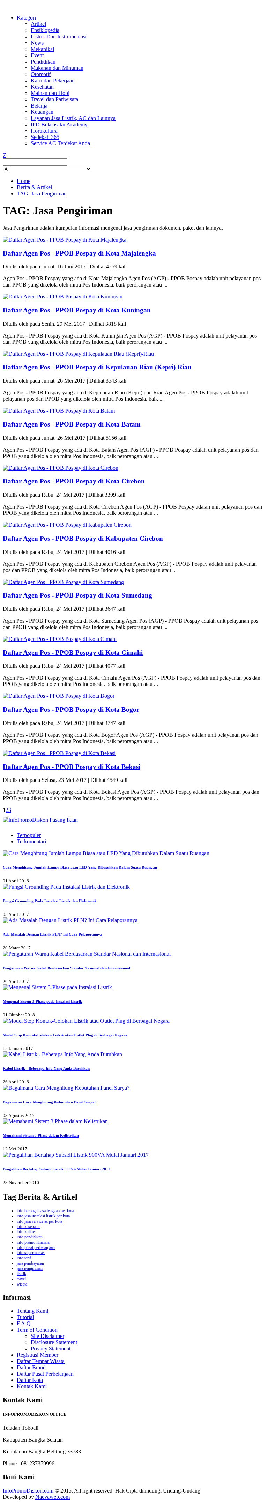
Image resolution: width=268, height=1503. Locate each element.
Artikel (38, 24)
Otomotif (41, 74)
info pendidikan (30, 1237)
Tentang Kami (32, 1311)
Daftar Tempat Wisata (41, 1361)
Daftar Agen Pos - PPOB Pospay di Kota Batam (72, 424)
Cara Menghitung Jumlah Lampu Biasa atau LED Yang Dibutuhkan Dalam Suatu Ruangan (80, 867)
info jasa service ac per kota (39, 1221)
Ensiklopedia (45, 30)
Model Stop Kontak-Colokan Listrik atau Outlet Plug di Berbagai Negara (65, 1035)
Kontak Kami (32, 1386)
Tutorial (25, 1317)
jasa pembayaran (30, 1263)
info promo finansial (33, 1242)
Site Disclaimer (47, 1336)
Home (23, 181)
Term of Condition (37, 1330)
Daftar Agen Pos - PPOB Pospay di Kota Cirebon (74, 481)
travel (21, 1278)
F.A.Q (24, 1323)
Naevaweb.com (52, 1497)
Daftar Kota (30, 1380)
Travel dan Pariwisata (54, 99)
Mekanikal (42, 49)
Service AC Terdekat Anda (60, 143)
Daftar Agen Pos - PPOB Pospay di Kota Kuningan (77, 310)
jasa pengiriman (30, 1268)
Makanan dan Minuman (57, 68)
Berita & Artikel (34, 187)
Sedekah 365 (45, 137)
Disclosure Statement (54, 1342)
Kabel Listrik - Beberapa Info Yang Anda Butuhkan (46, 1068)
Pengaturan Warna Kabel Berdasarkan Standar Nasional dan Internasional (66, 968)
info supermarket (31, 1252)
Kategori (26, 18)
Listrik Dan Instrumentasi (59, 36)
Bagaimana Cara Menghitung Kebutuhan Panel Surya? (50, 1102)
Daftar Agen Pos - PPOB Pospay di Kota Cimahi (73, 652)
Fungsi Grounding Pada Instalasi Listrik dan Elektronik (50, 901)
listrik (21, 1273)
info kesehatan (28, 1226)
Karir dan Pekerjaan (53, 80)
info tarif (24, 1258)
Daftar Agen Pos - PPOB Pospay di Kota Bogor (71, 709)
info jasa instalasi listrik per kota (43, 1216)
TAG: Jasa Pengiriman (42, 194)
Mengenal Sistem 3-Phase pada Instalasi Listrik (42, 1001)
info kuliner (26, 1231)
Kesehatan (42, 87)
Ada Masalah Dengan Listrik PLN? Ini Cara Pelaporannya (52, 934)
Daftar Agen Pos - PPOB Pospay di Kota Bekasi (71, 766)
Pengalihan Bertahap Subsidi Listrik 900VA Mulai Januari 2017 (56, 1169)
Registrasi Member (37, 1355)
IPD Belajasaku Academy (59, 124)
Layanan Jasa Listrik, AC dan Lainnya (73, 118)
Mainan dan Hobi (50, 93)
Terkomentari (31, 841)
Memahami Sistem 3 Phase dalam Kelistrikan (41, 1135)
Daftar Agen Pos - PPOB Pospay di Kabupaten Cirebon (83, 538)
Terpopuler (29, 835)
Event (37, 55)
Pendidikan (43, 62)
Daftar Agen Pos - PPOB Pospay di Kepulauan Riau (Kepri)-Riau (97, 367)
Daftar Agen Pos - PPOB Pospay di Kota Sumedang (77, 595)
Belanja (39, 106)
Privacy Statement (50, 1349)
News (37, 43)
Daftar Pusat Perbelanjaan (45, 1374)
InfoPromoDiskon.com (28, 1491)
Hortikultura (44, 131)
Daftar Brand (31, 1367)
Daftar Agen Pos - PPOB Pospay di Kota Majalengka (79, 253)
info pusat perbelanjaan (36, 1247)
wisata (22, 1284)
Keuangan (42, 112)
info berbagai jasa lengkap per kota (45, 1210)
